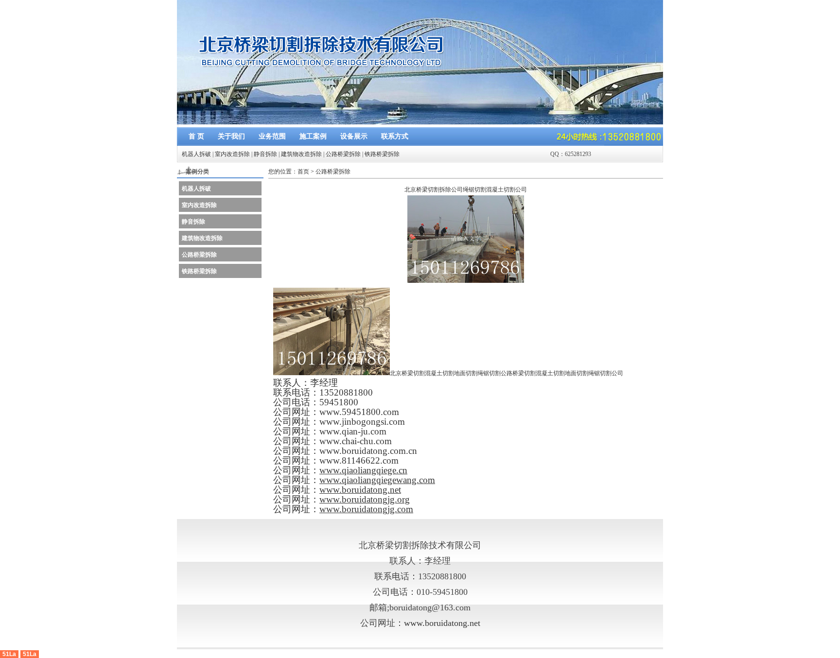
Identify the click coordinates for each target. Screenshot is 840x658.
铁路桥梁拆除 (382, 154)
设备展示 (354, 136)
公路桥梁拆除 (343, 154)
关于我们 (231, 136)
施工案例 (313, 136)
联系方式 (394, 136)
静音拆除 (265, 154)
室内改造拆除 (232, 154)
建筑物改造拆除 (301, 154)
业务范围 (272, 136)
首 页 (196, 136)
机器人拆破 (196, 154)
